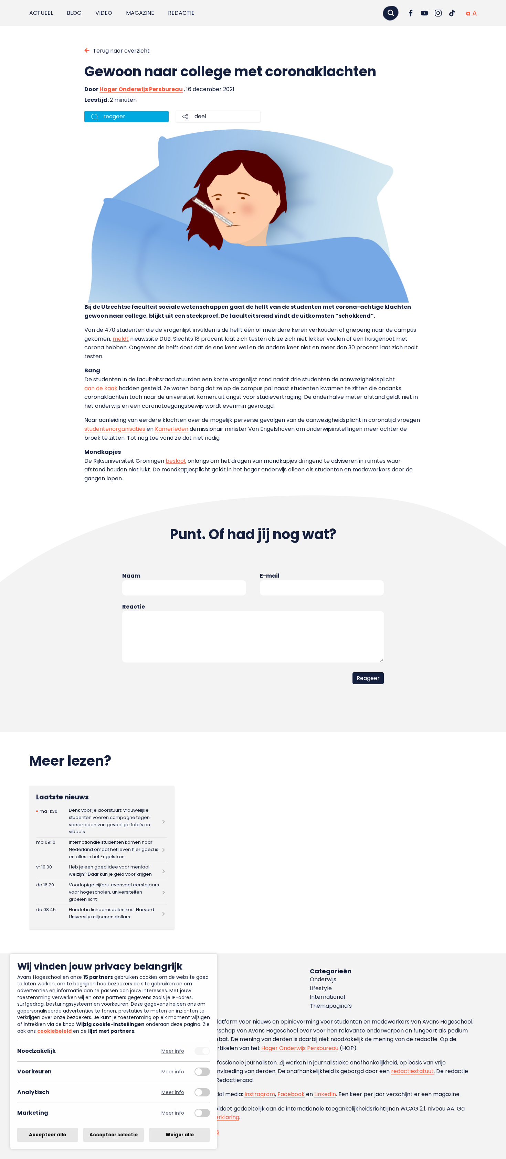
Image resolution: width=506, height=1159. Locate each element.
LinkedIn (325, 1094)
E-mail (270, 576)
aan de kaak (100, 388)
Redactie (181, 13)
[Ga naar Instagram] (438, 13)
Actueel (41, 13)
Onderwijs (323, 979)
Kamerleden (171, 429)
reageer (114, 116)
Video (103, 13)
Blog (74, 13)
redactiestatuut (412, 1071)
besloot (176, 461)
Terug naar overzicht (121, 51)
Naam (131, 576)
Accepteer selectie (113, 1134)
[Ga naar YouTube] (424, 13)
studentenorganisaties (114, 429)
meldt (121, 339)
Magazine (140, 13)
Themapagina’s (331, 1006)
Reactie (133, 607)
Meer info (172, 1051)
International (327, 997)
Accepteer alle (47, 1134)
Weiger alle (180, 1134)
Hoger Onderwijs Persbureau (141, 89)
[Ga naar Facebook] (411, 13)
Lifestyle (321, 988)
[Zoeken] (390, 13)
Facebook (291, 1094)
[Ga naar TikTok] (452, 13)
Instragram (259, 1094)
